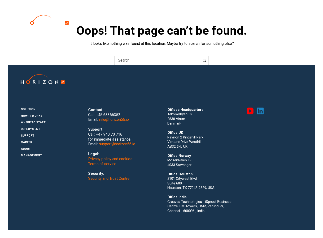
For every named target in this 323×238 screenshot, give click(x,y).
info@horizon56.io (114, 119)
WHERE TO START (181, 16)
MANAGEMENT (293, 16)
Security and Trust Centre (109, 178)
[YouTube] (250, 111)
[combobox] (157, 60)
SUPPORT (233, 16)
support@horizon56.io (117, 144)
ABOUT (271, 16)
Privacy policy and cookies (110, 159)
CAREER (253, 16)
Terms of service (102, 164)
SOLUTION (125, 16)
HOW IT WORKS (151, 16)
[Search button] (204, 60)
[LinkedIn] (260, 111)
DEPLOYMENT (210, 16)
